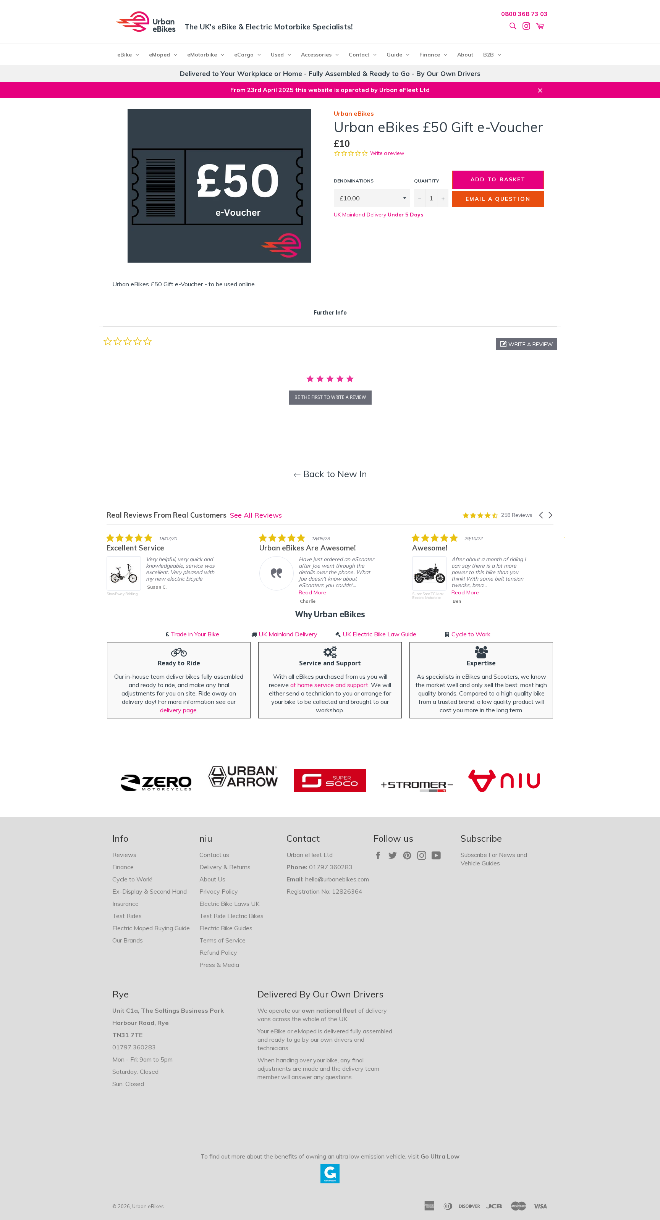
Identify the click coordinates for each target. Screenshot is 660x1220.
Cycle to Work (470, 634)
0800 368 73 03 (524, 14)
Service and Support (330, 662)
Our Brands (127, 940)
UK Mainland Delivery (378, 214)
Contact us (214, 855)
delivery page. (179, 710)
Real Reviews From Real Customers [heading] (166, 515)
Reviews (124, 855)
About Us (212, 879)
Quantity (426, 181)
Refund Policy (218, 952)
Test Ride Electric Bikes (231, 916)
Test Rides (127, 916)
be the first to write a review (330, 397)
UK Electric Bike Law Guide (379, 634)
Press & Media (219, 964)
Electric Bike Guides (225, 928)
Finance (123, 867)
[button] (526, 344)
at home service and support (329, 685)
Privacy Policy (218, 891)
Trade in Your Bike (195, 634)
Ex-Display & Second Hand (149, 891)
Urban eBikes (148, 1206)
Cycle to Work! (132, 879)
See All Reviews (256, 515)
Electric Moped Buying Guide (151, 928)
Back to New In (334, 473)
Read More (312, 592)
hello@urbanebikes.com (337, 879)
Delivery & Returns (225, 867)
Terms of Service (222, 940)
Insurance (125, 903)
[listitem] (164, 570)
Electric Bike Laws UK (229, 903)
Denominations (354, 181)
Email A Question (498, 198)
